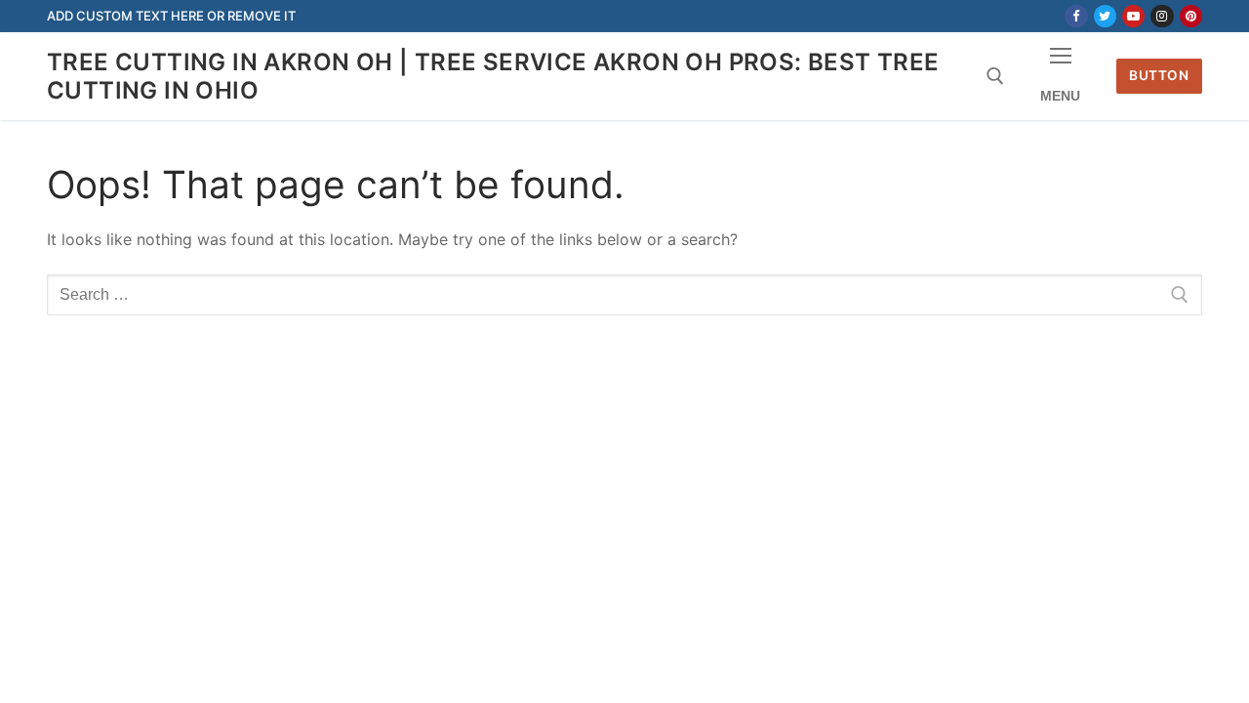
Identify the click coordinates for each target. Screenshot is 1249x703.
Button (1159, 75)
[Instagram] (1161, 16)
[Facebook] (1076, 16)
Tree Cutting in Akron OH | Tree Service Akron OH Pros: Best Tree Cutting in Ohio (493, 76)
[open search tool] (995, 76)
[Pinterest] (1191, 16)
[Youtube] (1133, 16)
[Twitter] (1105, 16)
